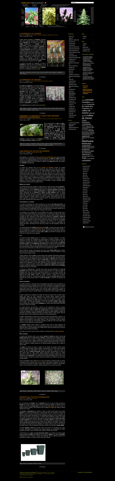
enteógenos (71, 59)
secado (53, 34)
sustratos (71, 108)
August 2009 (86, 201)
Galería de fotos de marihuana (87, 93)
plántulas (45, 145)
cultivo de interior (52, 72)
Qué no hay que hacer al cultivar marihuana (88, 74)
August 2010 (86, 187)
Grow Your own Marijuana (72, 125)
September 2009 (86, 199)
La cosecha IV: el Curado (30, 33)
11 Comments (42, 77)
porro (21, 73)
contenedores (28, 72)
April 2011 (85, 175)
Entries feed (85, 47)
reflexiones (71, 103)
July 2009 (85, 203)
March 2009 (85, 210)
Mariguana (71, 83)
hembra (59, 143)
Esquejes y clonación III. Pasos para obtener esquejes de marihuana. (39, 116)
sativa (91, 154)
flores (41, 34)
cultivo (90, 108)
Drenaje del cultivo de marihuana (34, 397)
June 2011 (85, 171)
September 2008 (86, 221)
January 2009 (86, 214)
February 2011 (86, 178)
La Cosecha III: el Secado (30, 79)
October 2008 (86, 219)
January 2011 (86, 180)
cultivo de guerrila (44, 72)
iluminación (71, 81)
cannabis (24, 108)
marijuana (49, 34)
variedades (71, 115)
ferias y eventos (72, 65)
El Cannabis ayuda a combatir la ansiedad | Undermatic (88, 58)
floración (71, 69)
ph (86, 147)
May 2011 (85, 173)
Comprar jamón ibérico (74, 122)
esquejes (52, 118)
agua (31, 34)
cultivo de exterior (35, 72)
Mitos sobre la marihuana (72, 93)
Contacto (85, 87)
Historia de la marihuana (74, 76)
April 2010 (85, 194)
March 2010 (85, 196)
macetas (39, 463)
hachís (70, 72)
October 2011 (86, 169)
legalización (86, 136)
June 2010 (85, 191)
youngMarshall (86, 67)
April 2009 (85, 208)
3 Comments (42, 466)
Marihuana (45, 34)
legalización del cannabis (88, 137)
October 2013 (86, 168)
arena (23, 143)
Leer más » (38, 68)
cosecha (34, 34)
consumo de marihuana (88, 105)
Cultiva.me (25, 3)
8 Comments (42, 394)
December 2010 (86, 182)
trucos (56, 34)
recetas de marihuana (88, 152)
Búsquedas (85, 86)
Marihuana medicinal (74, 86)
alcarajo (23, 152)
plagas (56, 391)
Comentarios (30, 477)
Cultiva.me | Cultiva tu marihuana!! (28, 472)
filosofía (70, 67)
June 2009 (85, 205)
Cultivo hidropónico (73, 52)
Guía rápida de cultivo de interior (34, 151)
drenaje (40, 227)
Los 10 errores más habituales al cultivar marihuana (88, 64)
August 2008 (86, 222)
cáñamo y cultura (73, 40)
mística (70, 91)
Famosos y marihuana (74, 62)
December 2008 (86, 215)
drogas (84, 125)
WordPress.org (86, 51)
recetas (70, 101)
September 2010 (86, 185)
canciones (71, 41)
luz (45, 391)
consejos (29, 108)
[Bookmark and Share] (88, 227)
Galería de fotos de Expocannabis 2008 (87, 90)
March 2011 (85, 177)
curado (38, 34)
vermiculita (50, 145)
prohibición (71, 99)
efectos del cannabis (73, 57)
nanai (23, 34)
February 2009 (86, 212)
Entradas (24, 477)
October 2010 (86, 184)
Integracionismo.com (73, 127)
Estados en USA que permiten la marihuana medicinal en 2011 (88, 69)
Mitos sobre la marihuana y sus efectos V (88, 79)
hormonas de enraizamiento (25, 145)
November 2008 (86, 217)
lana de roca (35, 145)
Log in (84, 38)
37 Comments (42, 148)
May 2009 (85, 207)
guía (43, 391)
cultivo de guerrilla (73, 48)
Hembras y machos (73, 74)
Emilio (84, 63)
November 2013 (86, 166)
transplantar (71, 110)
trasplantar (71, 111)
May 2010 (85, 192)
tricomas (88, 158)
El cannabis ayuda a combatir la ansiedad (87, 60)
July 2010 (85, 189)
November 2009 (86, 198)
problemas (29, 109)
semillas (71, 106)
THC (84, 158)
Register (85, 36)
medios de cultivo (50, 391)
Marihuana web (72, 129)
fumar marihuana (90, 132)
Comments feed (86, 49)
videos (70, 117)
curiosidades (59, 72)
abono (70, 36)
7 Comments (42, 113)
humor (70, 79)
